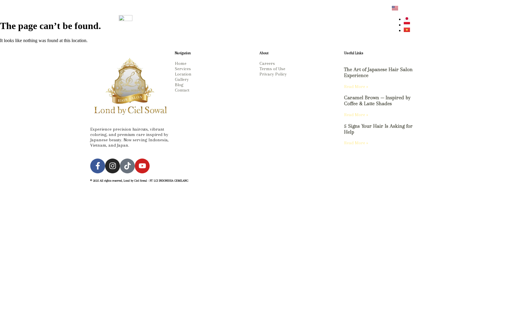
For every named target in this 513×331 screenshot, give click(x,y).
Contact (307, 22)
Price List (259, 22)
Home (204, 22)
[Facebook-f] (97, 166)
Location (229, 22)
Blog (284, 22)
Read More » (356, 86)
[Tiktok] (127, 166)
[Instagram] (362, 21)
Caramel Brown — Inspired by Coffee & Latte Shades (377, 100)
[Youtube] (142, 166)
